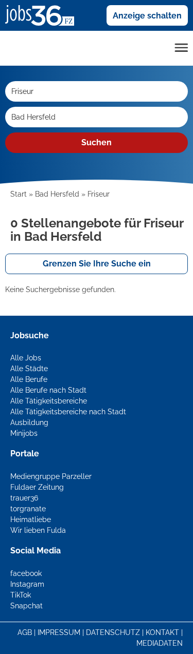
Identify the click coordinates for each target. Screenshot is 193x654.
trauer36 (24, 498)
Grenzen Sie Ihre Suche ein (97, 263)
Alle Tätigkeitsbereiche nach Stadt (68, 412)
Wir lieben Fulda (38, 530)
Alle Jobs (25, 358)
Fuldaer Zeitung (37, 487)
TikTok (20, 595)
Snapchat (26, 606)
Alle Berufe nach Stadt (48, 390)
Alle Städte (29, 368)
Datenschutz (113, 632)
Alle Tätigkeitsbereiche (48, 401)
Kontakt (162, 632)
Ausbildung (29, 422)
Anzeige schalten (147, 16)
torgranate (28, 509)
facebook (26, 573)
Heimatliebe (30, 519)
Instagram (27, 584)
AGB (24, 632)
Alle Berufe (28, 379)
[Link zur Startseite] (43, 15)
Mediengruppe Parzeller (51, 476)
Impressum (59, 632)
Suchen (96, 142)
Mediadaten (159, 643)
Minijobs (24, 433)
